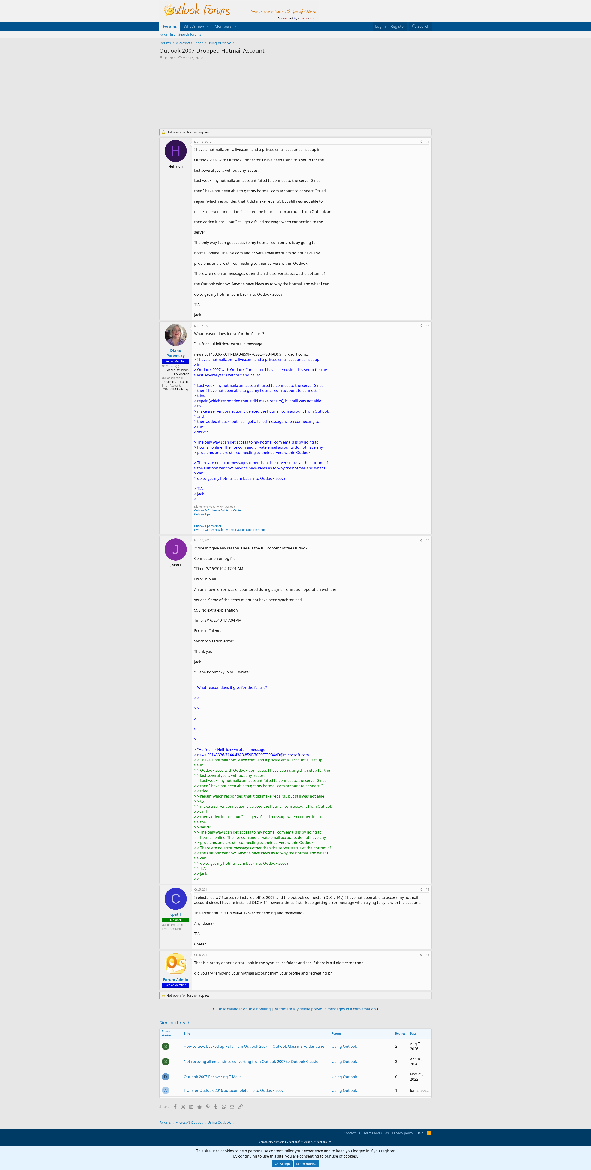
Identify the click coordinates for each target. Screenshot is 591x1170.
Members (223, 26)
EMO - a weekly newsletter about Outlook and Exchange (229, 530)
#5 (427, 955)
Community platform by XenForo (295, 1141)
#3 (427, 540)
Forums (170, 26)
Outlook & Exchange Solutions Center (218, 510)
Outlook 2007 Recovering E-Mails (212, 1076)
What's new (194, 26)
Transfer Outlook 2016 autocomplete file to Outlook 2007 (234, 1090)
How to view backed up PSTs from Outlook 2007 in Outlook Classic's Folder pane (254, 1046)
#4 (427, 889)
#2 (427, 326)
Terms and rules (376, 1133)
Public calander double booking (243, 1008)
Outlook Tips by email (208, 526)
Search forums (189, 34)
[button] (208, 26)
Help (420, 1133)
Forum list (167, 34)
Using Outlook (344, 1046)
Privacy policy (402, 1133)
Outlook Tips (202, 514)
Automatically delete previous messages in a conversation (325, 1008)
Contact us (352, 1133)
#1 (427, 142)
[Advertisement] (271, 94)
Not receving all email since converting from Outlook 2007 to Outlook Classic (251, 1061)
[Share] (421, 141)
